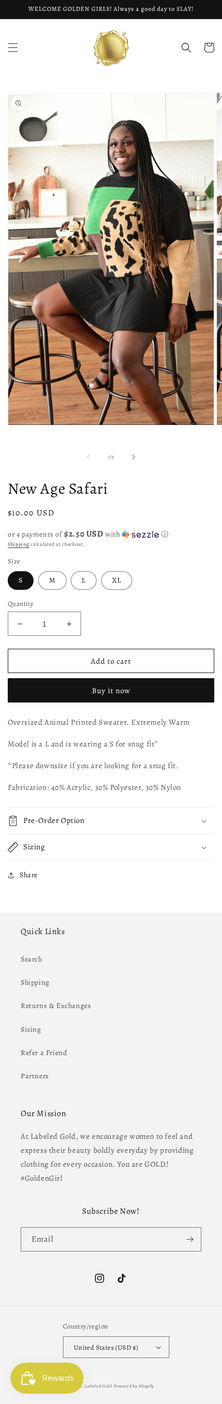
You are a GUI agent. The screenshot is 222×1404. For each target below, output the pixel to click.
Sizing (31, 1029)
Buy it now (111, 690)
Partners (35, 1076)
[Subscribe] (189, 1239)
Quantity (21, 603)
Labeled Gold (98, 1386)
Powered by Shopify (134, 1386)
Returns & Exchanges (56, 1006)
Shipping (18, 544)
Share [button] (29, 875)
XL (116, 580)
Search (31, 959)
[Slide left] (88, 457)
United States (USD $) (106, 1347)
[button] (13, 47)
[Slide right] (133, 457)
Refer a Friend (44, 1053)
